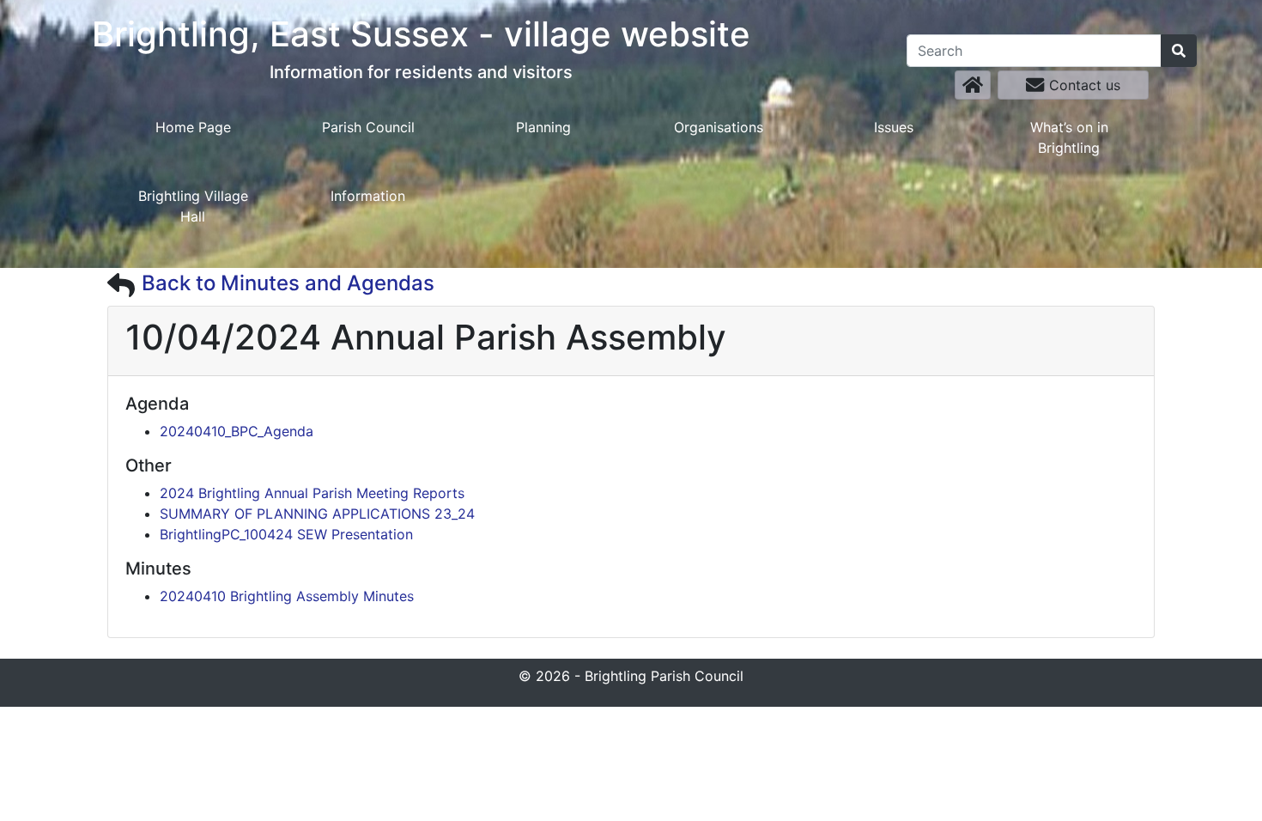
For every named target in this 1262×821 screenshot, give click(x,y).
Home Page (193, 127)
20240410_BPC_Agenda (236, 431)
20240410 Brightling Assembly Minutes (287, 596)
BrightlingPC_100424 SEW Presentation (286, 534)
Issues (893, 127)
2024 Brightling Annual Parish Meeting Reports (312, 493)
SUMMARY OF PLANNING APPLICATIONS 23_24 (317, 513)
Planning (543, 127)
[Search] (1179, 50)
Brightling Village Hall (193, 206)
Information (368, 195)
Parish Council (368, 127)
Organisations (718, 127)
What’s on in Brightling (1069, 137)
